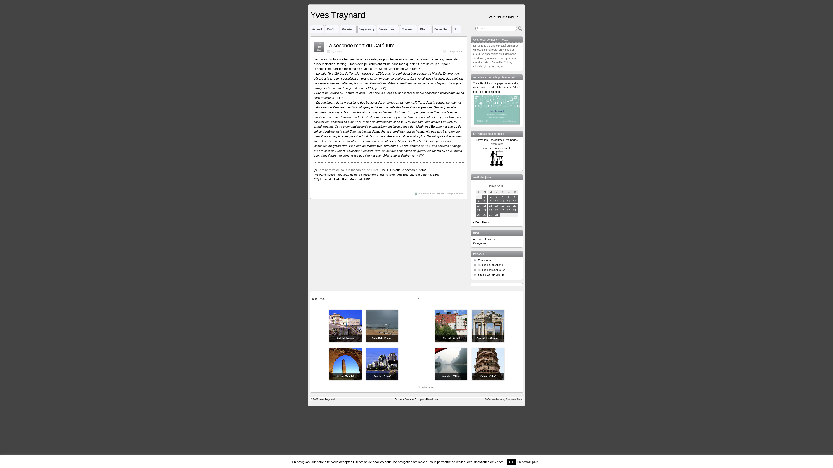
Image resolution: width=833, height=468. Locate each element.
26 (508, 210)
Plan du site (432, 399)
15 (484, 205)
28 (478, 214)
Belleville (440, 29)
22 (484, 210)
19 (508, 205)
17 (496, 205)
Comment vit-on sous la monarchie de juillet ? (349, 170)
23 (490, 210)
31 (496, 214)
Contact (409, 399)
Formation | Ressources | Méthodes (497, 139)
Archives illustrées (484, 239)
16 (490, 205)
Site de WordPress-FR (491, 274)
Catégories (479, 243)
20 (514, 205)
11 (502, 201)
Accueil (317, 29)
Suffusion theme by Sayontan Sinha (503, 399)
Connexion (484, 260)
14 (478, 205)
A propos (419, 399)
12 (508, 201)
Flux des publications (490, 264)
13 (514, 201)
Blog (423, 29)
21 (478, 210)
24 (496, 210)
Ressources (386, 29)
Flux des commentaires (491, 269)
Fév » (485, 222)
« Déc (476, 222)
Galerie (347, 29)
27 (514, 210)
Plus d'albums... (427, 387)
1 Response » (454, 51)
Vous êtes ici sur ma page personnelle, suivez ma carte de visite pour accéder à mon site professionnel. (496, 87)
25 (502, 210)
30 (490, 214)
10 (496, 201)
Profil (330, 29)
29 (484, 214)
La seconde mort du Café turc (360, 45)
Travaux (407, 29)
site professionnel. (499, 148)
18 (502, 205)
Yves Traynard (337, 15)
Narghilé (339, 51)
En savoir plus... (529, 462)
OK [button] (511, 462)
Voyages (365, 29)
